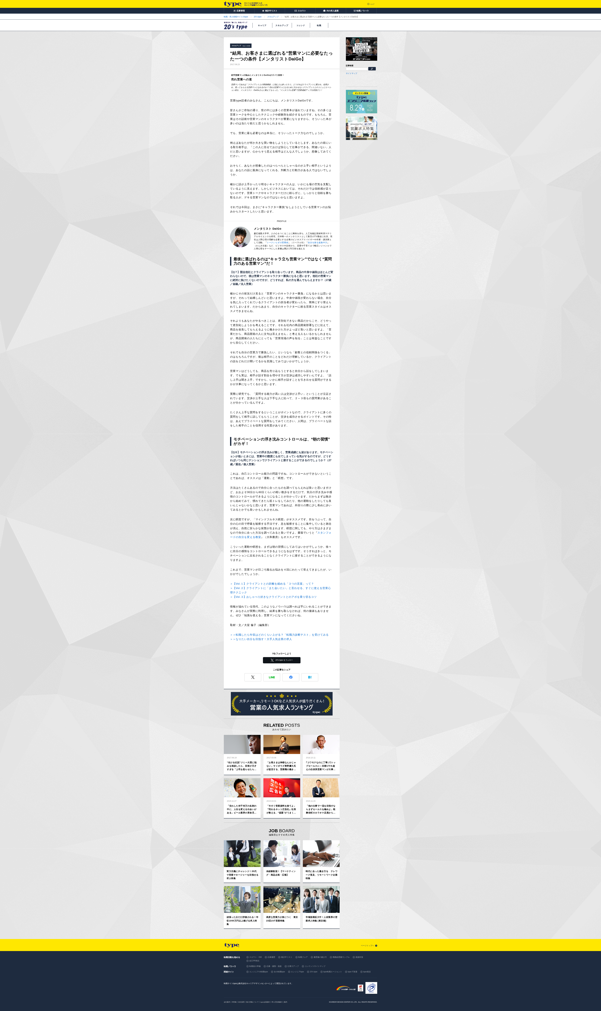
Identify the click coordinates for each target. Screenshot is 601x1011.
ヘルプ (372, 4)
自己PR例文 (254, 961)
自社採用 (241, 1002)
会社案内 (227, 1002)
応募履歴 (271, 957)
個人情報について (252, 1002)
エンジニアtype (297, 972)
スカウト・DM (255, 957)
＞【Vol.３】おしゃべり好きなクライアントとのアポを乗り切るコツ (273, 596)
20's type (313, 972)
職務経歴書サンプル (341, 957)
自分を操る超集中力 (317, 242)
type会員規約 (265, 1002)
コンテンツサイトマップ (315, 966)
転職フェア (303, 957)
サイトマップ (351, 73)
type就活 (367, 972)
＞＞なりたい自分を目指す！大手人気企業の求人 (261, 639)
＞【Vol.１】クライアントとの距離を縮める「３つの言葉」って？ (272, 583)
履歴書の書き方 (320, 957)
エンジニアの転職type (258, 972)
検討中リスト (286, 957)
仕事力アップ (293, 966)
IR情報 (234, 1002)
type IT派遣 (352, 972)
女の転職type (279, 972)
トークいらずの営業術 (277, 242)
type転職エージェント (332, 972)
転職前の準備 (255, 966)
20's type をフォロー (284, 660)
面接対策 (359, 957)
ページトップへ (367, 945)
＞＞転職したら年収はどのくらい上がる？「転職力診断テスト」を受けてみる (279, 634)
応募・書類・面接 (274, 966)
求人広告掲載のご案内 (279, 1002)
